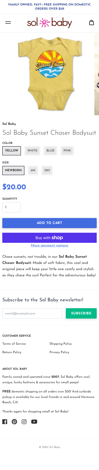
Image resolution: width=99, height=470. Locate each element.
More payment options (49, 245)
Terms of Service (14, 344)
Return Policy (11, 352)
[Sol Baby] (49, 22)
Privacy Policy (59, 352)
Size (5, 162)
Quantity (9, 199)
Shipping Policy (61, 344)
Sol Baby (9, 124)
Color (7, 143)
